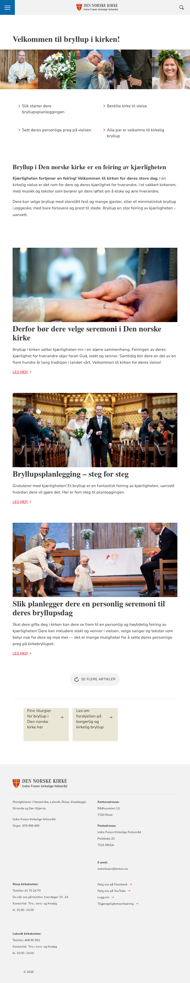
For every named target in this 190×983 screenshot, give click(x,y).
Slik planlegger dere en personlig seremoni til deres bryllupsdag (89, 608)
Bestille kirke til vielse (127, 106)
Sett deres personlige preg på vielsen (56, 130)
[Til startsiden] (40, 783)
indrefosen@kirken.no (112, 869)
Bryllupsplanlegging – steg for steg (71, 473)
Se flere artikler (98, 679)
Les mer (20, 372)
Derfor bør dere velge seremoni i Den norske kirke (87, 333)
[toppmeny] (7, 7)
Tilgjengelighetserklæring (115, 904)
